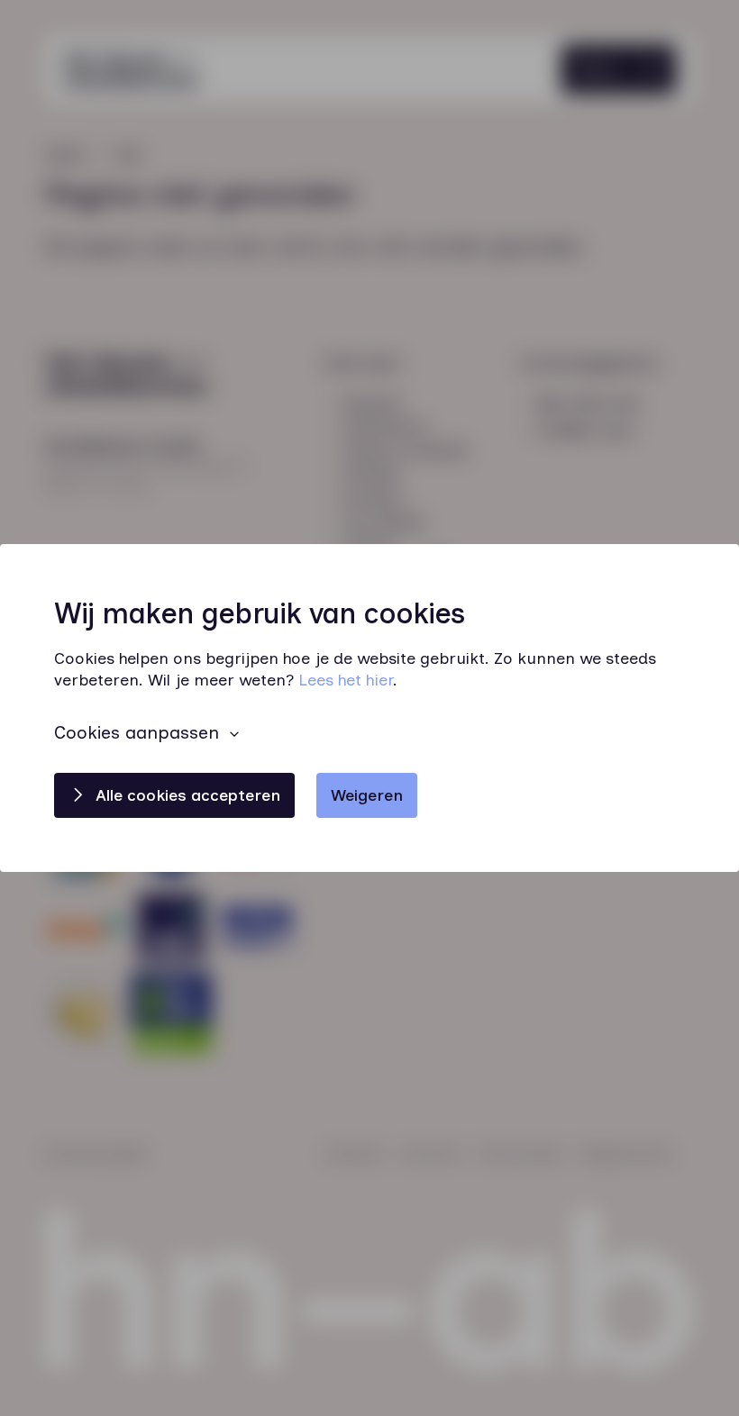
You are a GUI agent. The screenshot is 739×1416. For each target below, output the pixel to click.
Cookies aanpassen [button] (136, 732)
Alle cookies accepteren (188, 795)
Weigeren (367, 795)
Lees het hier (345, 681)
